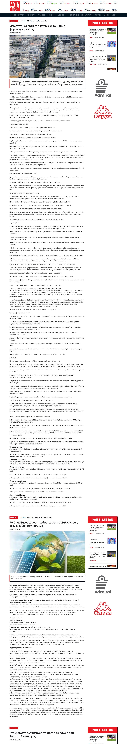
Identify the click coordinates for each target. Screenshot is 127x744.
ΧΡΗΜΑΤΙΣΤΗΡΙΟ (86, 15)
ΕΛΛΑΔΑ (21, 15)
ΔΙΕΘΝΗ (106, 15)
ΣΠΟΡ (91, 37)
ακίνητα (35, 21)
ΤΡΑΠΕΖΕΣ (41, 15)
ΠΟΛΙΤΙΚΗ (98, 15)
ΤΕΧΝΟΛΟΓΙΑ (31, 15)
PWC (28, 517)
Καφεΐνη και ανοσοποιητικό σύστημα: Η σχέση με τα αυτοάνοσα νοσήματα (98, 45)
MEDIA (114, 15)
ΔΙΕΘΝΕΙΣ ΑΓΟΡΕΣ (61, 16)
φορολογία (43, 21)
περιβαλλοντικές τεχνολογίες (42, 517)
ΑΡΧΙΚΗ (13, 15)
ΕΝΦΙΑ (29, 21)
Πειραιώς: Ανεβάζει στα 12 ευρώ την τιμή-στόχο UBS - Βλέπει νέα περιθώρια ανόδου (98, 59)
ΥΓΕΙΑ (91, 51)
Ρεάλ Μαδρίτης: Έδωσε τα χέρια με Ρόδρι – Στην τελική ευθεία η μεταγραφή (98, 31)
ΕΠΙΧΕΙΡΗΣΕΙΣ (74, 15)
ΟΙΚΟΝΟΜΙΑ (51, 15)
